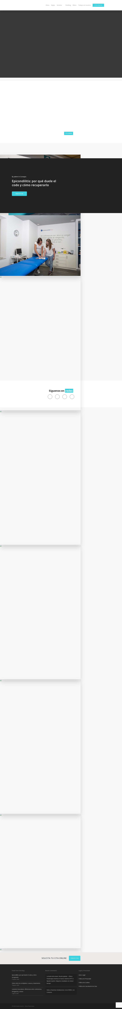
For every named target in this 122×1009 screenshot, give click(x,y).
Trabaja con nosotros (84, 5)
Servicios (59, 5)
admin (16, 177)
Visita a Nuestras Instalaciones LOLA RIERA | (60, 990)
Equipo (53, 5)
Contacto (49, 992)
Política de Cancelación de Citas (88, 986)
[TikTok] (64, 396)
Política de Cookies (84, 982)
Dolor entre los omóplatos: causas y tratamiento (26, 983)
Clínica (47, 5)
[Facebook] (57, 396)
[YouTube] (72, 396)
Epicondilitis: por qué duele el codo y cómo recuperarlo (34, 183)
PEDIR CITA (75, 958)
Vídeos (74, 5)
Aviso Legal (82, 975)
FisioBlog (68, 5)
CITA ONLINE (98, 5)
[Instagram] (50, 396)
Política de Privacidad (85, 979)
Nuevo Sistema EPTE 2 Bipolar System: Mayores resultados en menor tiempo (60, 981)
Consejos (24, 262)
